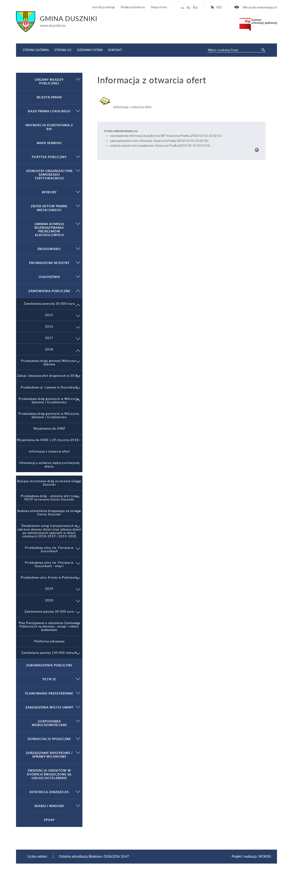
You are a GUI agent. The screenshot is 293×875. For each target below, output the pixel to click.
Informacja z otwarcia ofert (49, 451)
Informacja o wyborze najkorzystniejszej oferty (49, 464)
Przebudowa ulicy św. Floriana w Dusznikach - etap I (49, 564)
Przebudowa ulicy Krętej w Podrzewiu (49, 577)
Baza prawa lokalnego (49, 111)
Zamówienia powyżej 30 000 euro (49, 303)
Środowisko (49, 249)
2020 (49, 600)
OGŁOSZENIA (49, 277)
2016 (49, 326)
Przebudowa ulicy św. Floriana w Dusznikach (49, 549)
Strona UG (63, 50)
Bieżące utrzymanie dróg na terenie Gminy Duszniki (49, 482)
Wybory (49, 192)
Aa (182, 7)
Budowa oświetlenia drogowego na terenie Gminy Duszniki (49, 512)
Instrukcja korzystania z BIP (49, 127)
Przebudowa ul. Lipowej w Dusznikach (49, 387)
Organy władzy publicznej (49, 81)
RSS (219, 7)
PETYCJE (49, 679)
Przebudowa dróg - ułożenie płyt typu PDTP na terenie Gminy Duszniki (49, 497)
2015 (49, 315)
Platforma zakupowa (49, 641)
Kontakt (115, 50)
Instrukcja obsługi (103, 7)
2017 (49, 338)
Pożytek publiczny (49, 157)
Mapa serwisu (49, 143)
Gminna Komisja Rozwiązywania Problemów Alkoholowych (49, 229)
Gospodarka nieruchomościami (49, 723)
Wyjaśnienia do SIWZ (49, 428)
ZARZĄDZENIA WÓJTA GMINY (49, 707)
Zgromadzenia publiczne (49, 665)
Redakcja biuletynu (133, 7)
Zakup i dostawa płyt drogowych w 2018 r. (49, 375)
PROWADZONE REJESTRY (49, 263)
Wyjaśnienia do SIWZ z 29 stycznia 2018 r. (49, 440)
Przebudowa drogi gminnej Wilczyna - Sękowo (49, 362)
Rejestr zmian (49, 97)
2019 (49, 588)
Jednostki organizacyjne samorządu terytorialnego (49, 174)
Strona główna (36, 50)
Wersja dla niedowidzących (259, 7)
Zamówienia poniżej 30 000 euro (49, 611)
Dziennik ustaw (90, 50)
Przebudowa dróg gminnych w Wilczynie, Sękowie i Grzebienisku (49, 400)
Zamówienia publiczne (49, 291)
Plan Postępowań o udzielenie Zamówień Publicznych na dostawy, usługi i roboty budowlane (49, 626)
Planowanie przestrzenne (49, 693)
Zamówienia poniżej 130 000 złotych (49, 652)
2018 (49, 349)
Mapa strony (159, 7)
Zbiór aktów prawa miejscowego (49, 208)
